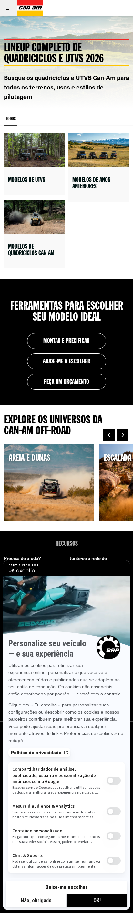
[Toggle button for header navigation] (8, 8)
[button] (109, 435)
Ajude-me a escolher (66, 362)
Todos (10, 119)
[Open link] (34, 164)
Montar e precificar (66, 341)
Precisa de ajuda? (22, 558)
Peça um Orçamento (66, 382)
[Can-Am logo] (30, 8)
